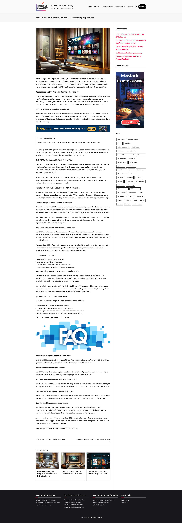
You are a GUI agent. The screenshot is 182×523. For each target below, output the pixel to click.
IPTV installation (141, 169)
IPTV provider (134, 173)
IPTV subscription (121, 192)
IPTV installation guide (122, 173)
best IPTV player (121, 139)
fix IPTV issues (120, 150)
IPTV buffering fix (121, 158)
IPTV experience (133, 162)
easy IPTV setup (128, 143)
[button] (98, 6)
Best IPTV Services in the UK (72, 502)
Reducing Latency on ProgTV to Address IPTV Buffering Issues (47, 474)
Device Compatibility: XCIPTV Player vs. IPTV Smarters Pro (129, 48)
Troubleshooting (107, 6)
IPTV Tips (141, 192)
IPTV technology (132, 192)
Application (119, 6)
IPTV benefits (141, 154)
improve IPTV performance (123, 154)
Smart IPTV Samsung (62, 5)
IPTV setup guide (129, 181)
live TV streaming (140, 196)
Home (90, 6)
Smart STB (127, 204)
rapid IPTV (142, 200)
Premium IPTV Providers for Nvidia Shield (48, 502)
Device (129, 6)
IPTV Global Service (121, 169)
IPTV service (138, 177)
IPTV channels (132, 158)
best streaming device (133, 139)
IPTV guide (131, 169)
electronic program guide (123, 147)
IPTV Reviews (120, 177)
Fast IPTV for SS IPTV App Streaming (129, 53)
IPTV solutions (120, 185)
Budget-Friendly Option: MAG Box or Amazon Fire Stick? (128, 57)
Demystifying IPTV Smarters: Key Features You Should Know (57, 428)
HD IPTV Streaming (131, 150)
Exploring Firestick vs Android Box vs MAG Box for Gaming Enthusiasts (131, 42)
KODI (131, 196)
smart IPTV (119, 204)
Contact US (124, 502)
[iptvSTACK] (130, 100)
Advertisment (125, 500)
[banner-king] (73, 129)
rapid (135, 200)
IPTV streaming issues (122, 188)
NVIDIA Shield (128, 200)
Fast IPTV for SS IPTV (99, 505)
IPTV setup (119, 181)
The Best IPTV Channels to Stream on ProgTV (52, 439)
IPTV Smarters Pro (140, 181)
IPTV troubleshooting (122, 196)
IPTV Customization (121, 162)
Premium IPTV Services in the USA (74, 500)
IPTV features (120, 166)
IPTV (96, 6)
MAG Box (119, 200)
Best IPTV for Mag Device (43, 505)
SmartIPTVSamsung (96, 517)
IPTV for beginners (131, 166)
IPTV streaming (130, 185)
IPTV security (130, 177)
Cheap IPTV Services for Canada (73, 504)
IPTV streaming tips (135, 188)
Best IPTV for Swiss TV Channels (74, 507)
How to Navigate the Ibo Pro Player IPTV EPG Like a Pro (130, 35)
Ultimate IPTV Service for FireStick (46, 500)
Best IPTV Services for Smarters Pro (103, 500)
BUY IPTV (142, 6)
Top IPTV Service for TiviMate (101, 502)
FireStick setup (135, 147)
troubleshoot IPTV (137, 204)
